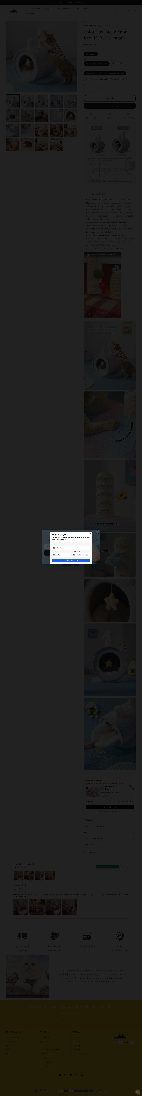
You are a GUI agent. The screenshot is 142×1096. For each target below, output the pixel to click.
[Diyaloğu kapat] (91, 534)
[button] (71, 548)
